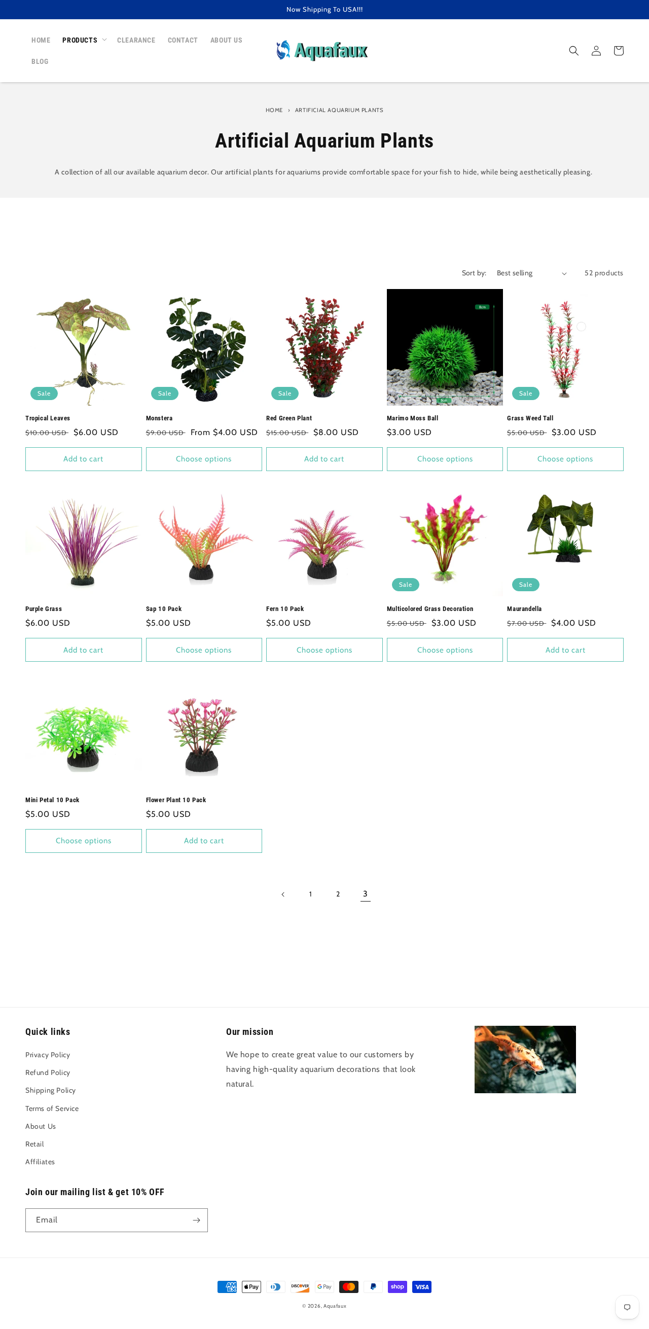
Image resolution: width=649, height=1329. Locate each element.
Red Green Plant (289, 418)
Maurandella (524, 609)
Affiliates (40, 1161)
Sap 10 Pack (164, 609)
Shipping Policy (50, 1090)
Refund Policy (47, 1072)
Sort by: (474, 272)
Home (274, 110)
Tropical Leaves (47, 418)
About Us (40, 1126)
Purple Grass (43, 609)
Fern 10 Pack (285, 609)
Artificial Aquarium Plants (339, 110)
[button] (83, 40)
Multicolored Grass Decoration (430, 609)
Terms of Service (52, 1108)
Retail (34, 1143)
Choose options (204, 458)
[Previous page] (283, 894)
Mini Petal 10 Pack (52, 800)
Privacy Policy (47, 1054)
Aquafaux (335, 1306)
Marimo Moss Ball (413, 418)
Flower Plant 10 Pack (176, 800)
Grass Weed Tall (530, 418)
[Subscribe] (196, 1220)
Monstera (159, 418)
